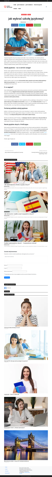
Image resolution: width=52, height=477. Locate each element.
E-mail (5, 268)
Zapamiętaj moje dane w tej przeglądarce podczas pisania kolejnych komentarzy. (20, 274)
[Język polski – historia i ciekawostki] (26, 378)
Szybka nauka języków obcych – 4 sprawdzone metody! (20, 243)
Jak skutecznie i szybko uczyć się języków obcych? (19, 214)
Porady (15, 8)
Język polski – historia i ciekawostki (11, 394)
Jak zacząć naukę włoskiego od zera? (12, 327)
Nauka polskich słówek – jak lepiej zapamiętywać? (14, 427)
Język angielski (20, 4)
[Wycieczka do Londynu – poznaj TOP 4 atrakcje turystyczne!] (26, 445)
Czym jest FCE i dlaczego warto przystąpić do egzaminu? (16, 361)
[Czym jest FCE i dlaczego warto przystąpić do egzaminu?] (26, 345)
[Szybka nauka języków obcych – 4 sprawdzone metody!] (26, 231)
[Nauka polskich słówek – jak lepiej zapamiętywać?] (26, 411)
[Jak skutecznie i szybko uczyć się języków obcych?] (26, 201)
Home (15, 4)
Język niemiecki (29, 4)
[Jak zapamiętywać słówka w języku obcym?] (26, 172)
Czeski (6, 469)
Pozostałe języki (38, 4)
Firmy (19, 8)
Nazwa (5, 265)
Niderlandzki (7, 473)
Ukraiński (6, 471)
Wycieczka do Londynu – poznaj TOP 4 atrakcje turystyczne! (16, 461)
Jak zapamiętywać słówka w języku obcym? (17, 184)
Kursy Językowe (28, 476)
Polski (6, 467)
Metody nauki (24, 14)
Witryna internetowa (8, 271)
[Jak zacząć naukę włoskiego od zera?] (26, 311)
